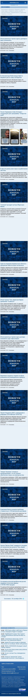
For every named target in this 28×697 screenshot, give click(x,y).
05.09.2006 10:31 (4, 179)
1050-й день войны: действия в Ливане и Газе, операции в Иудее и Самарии (14, 631)
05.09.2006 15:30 (4, 50)
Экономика (5, 7)
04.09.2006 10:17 (4, 520)
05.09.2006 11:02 (4, 126)
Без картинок (22, 669)
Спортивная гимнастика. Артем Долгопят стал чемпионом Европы (12, 639)
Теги (3, 667)
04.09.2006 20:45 (4, 311)
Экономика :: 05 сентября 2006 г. (13, 598)
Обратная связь (21, 667)
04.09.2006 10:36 (4, 484)
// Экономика (11, 50)
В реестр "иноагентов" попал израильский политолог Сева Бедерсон (12, 657)
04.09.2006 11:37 (4, 424)
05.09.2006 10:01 (4, 216)
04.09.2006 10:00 (4, 595)
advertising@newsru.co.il (13, 673)
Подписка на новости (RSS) (9, 669)
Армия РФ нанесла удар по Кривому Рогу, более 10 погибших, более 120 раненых (14, 643)
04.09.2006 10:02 (4, 556)
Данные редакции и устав (8, 671)
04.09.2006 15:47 (4, 350)
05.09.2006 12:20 (4, 86)
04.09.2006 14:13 (4, 387)
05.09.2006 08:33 (4, 274)
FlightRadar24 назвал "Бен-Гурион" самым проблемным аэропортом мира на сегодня (13, 635)
